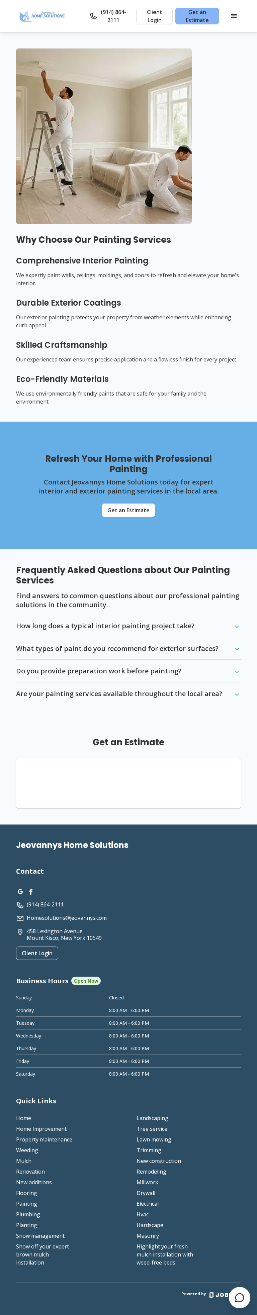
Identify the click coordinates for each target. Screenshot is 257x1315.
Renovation (30, 1171)
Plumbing (28, 1214)
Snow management (40, 1235)
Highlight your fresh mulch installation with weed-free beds (165, 1254)
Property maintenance (44, 1139)
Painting (26, 1203)
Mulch (23, 1161)
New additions (34, 1182)
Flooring (26, 1193)
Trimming (149, 1150)
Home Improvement (41, 1128)
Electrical (148, 1203)
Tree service (152, 1128)
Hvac (143, 1214)
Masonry (148, 1235)
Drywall (146, 1193)
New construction (159, 1161)
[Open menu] (234, 16)
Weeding (27, 1150)
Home (23, 1118)
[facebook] (31, 891)
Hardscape (150, 1225)
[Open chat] (239, 1297)
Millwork (147, 1182)
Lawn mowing (154, 1139)
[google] (20, 891)
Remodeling (151, 1171)
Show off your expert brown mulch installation (42, 1254)
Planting (26, 1225)
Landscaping (152, 1118)
